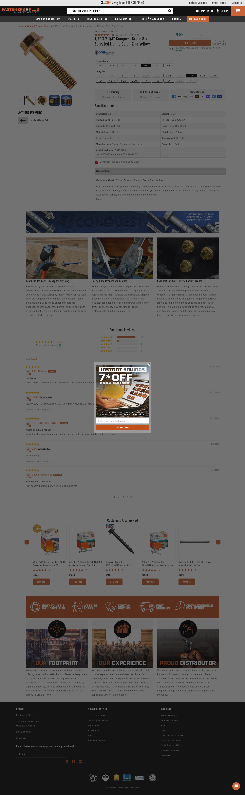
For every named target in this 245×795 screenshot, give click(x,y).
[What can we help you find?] (170, 11)
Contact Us (237, 2)
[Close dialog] (148, 364)
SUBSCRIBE (123, 427)
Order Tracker (219, 2)
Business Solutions (198, 2)
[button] (49, 19)
